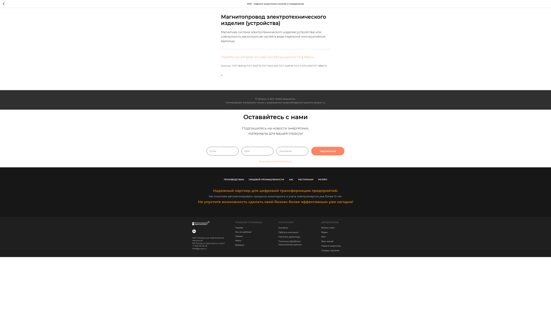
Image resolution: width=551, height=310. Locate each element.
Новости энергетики (331, 246)
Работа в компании (288, 232)
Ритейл (322, 179)
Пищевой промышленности (266, 179)
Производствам (234, 179)
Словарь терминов (330, 251)
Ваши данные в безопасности (275, 161)
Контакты (283, 227)
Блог (323, 237)
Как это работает (260, 57)
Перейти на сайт (233, 57)
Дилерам (239, 245)
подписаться (328, 151)
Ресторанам (305, 179)
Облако (239, 236)
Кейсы (308, 57)
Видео (324, 232)
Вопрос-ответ (328, 228)
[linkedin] (194, 231)
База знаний (327, 241)
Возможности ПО (288, 57)
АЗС (291, 179)
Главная (239, 228)
